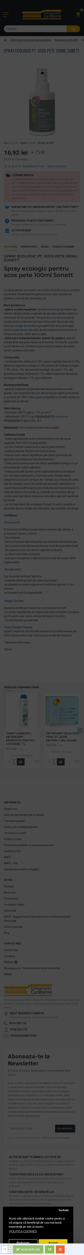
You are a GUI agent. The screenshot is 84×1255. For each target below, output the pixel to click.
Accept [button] (53, 1242)
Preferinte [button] (23, 1242)
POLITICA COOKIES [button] (23, 1231)
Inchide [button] (64, 1210)
